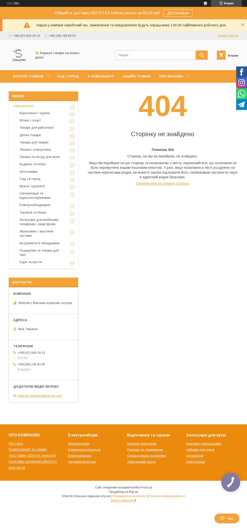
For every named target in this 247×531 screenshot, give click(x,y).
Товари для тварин (34, 142)
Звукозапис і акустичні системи (36, 233)
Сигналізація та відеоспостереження (35, 195)
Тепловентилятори (82, 462)
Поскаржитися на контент (129, 496)
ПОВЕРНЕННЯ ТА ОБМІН (28, 449)
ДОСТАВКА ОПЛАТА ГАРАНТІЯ (32, 455)
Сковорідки (195, 455)
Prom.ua (146, 487)
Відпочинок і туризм (35, 113)
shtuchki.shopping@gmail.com (40, 396)
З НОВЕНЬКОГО (101, 76)
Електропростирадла (84, 449)
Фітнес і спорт (30, 120)
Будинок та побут (33, 164)
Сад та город (30, 179)
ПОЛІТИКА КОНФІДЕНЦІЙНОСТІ (33, 462)
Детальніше (178, 13)
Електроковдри (79, 455)
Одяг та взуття (31, 262)
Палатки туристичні (141, 443)
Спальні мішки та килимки (146, 455)
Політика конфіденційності (167, 496)
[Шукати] (202, 55)
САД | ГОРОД (68, 76)
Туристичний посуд (141, 462)
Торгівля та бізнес (33, 212)
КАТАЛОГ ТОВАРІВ (28, 76)
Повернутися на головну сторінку (162, 183)
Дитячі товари (30, 135)
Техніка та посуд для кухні (40, 157)
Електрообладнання (35, 205)
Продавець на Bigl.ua (123, 492)
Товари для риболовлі (37, 127)
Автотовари (28, 171)
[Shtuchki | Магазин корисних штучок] (19, 64)
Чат (230, 518)
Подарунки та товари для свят (39, 253)
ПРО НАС (16, 443)
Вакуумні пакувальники (203, 443)
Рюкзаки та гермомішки (145, 449)
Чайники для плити (200, 449)
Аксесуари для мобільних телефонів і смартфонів (39, 222)
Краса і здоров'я (32, 186)
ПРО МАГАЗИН (171, 76)
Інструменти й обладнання (39, 243)
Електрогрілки (78, 443)
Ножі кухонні (195, 462)
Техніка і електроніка (35, 149)
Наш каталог (24, 106)
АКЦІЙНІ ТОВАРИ (137, 76)
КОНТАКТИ (17, 468)
